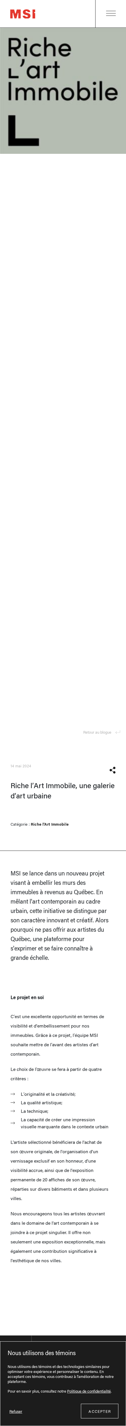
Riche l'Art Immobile (50, 824)
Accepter (99, 1411)
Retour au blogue (97, 732)
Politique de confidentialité (89, 1390)
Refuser (15, 1411)
